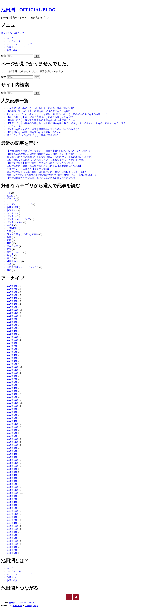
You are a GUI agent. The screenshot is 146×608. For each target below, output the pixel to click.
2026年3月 (12, 301)
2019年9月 (12, 469)
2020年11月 (12, 442)
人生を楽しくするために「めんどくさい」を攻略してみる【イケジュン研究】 (47, 160)
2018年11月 (12, 490)
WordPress (17, 605)
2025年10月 (12, 316)
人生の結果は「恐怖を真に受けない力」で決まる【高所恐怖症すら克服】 (44, 166)
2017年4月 (12, 523)
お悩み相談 (12, 207)
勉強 (9, 240)
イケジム (11, 198)
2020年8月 (12, 448)
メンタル (11, 216)
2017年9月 (12, 517)
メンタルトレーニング (18, 219)
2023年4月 (12, 388)
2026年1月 (12, 307)
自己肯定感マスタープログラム (23, 267)
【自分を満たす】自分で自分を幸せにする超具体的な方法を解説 (40, 117)
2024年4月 (12, 355)
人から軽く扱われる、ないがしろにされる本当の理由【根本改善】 (41, 108)
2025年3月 (12, 334)
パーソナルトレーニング (19, 44)
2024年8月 (12, 343)
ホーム (10, 38)
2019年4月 (12, 475)
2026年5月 (12, 295)
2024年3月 (12, 358)
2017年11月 (12, 514)
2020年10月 (12, 445)
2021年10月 (12, 427)
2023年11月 (12, 370)
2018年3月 (12, 505)
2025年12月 (12, 310)
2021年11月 (12, 424)
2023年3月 (12, 391)
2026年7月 (12, 289)
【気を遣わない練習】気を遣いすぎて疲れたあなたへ (34, 132)
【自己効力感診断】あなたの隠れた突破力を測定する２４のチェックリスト (45, 154)
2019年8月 (12, 472)
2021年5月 (12, 436)
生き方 (10, 255)
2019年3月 (12, 478)
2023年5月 (12, 385)
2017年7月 (12, 520)
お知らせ (11, 210)
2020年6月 (12, 451)
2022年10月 (12, 406)
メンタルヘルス (15, 222)
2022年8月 (12, 412)
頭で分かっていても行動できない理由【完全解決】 (33, 135)
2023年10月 (12, 373)
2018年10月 (12, 493)
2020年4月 (12, 454)
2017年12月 (12, 511)
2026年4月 (12, 298)
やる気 (10, 225)
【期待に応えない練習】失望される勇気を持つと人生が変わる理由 (41, 120)
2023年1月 (12, 397)
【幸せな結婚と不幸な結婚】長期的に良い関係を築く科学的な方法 (41, 178)
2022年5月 (12, 418)
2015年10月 (12, 544)
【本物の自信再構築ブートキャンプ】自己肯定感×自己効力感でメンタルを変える (48, 150)
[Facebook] (69, 597)
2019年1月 (12, 484)
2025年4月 (12, 331)
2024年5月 (12, 352)
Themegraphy (31, 605)
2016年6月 (12, 535)
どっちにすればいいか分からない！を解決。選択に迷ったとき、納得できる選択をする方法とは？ (57, 114)
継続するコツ (14, 261)
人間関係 (11, 228)
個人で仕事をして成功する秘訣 (23, 234)
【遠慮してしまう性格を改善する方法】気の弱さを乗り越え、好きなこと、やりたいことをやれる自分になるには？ (66, 123)
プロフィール (14, 41)
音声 (9, 270)
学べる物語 (12, 246)
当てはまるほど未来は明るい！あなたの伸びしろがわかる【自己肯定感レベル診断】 (50, 157)
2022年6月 (12, 415)
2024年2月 (12, 361)
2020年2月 (12, 457)
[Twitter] (76, 597)
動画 (9, 243)
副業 (9, 237)
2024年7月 (12, 346)
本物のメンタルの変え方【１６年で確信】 (28, 169)
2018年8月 (12, 496)
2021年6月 (12, 433)
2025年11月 (12, 313)
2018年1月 (12, 508)
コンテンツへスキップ (12, 33)
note (9, 193)
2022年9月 (12, 409)
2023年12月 (12, 367)
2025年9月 (12, 319)
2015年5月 (12, 553)
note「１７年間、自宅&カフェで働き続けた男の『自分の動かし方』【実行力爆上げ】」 (52, 175)
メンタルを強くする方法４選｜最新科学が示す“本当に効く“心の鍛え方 (43, 129)
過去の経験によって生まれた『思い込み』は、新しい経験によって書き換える (47, 172)
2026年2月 (12, 304)
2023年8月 (12, 376)
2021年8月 (12, 430)
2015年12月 (12, 541)
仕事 (9, 231)
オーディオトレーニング (19, 204)
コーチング (12, 213)
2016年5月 (12, 538)
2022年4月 (12, 421)
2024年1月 (12, 364)
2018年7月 (12, 499)
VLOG (10, 195)
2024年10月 (12, 340)
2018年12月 (12, 487)
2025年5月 (12, 328)
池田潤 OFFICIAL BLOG (28, 9)
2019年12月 (12, 460)
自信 (9, 264)
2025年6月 (12, 325)
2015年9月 (12, 547)
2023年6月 (12, 382)
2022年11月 (12, 403)
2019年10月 (12, 466)
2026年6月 (12, 292)
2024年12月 (12, 337)
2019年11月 (12, 463)
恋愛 (9, 249)
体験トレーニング (16, 47)
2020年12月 (12, 439)
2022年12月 (12, 400)
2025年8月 (12, 322)
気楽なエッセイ (15, 252)
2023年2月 (12, 394)
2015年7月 (12, 550)
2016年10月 (12, 529)
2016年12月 (12, 526)
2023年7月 (12, 379)
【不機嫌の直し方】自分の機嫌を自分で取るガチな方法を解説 (39, 111)
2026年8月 (12, 286)
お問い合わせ (14, 50)
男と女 (10, 258)
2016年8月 (12, 532)
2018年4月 (12, 502)
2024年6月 (12, 349)
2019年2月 (12, 481)
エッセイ (11, 201)
